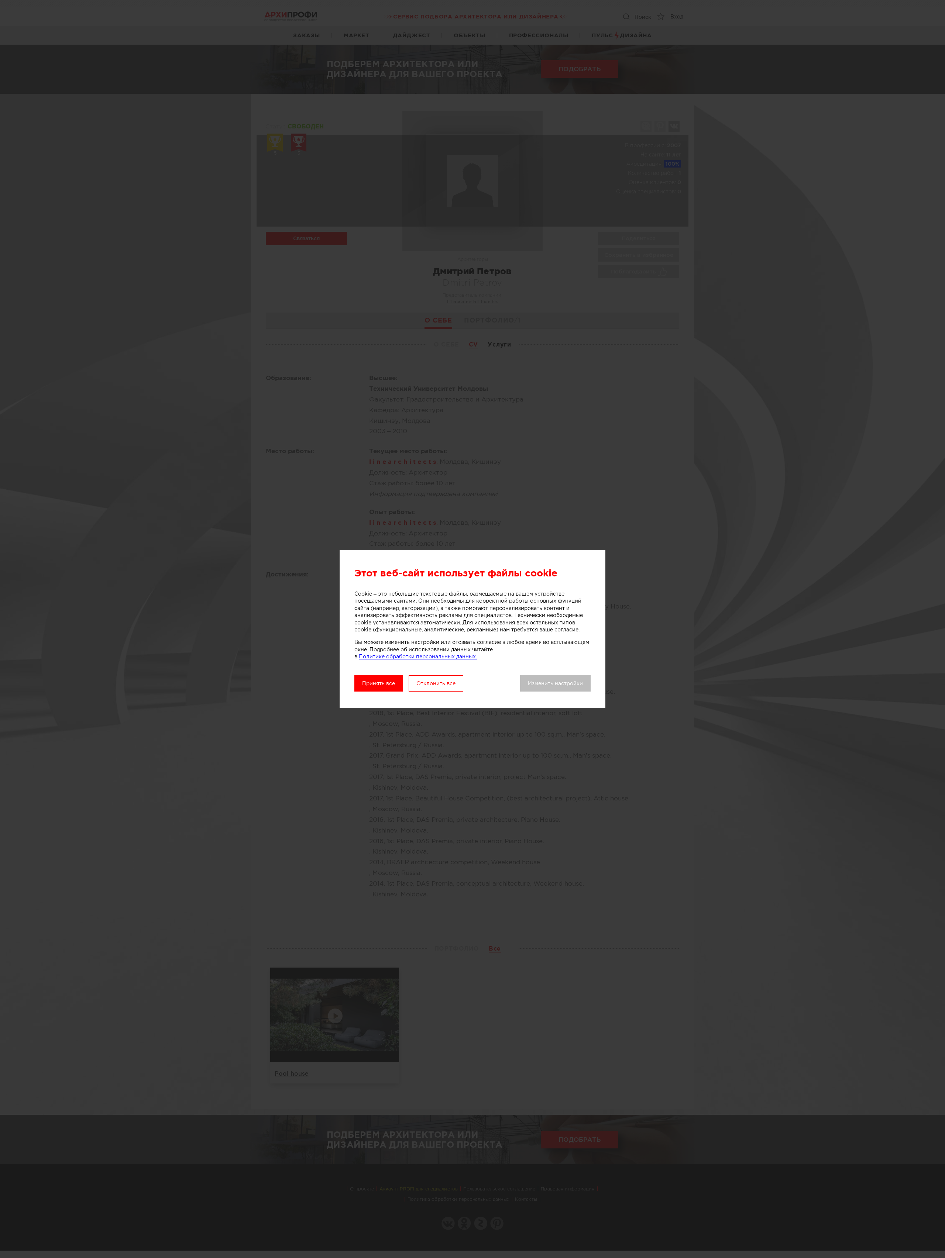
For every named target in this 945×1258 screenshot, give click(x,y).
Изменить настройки (555, 683)
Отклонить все (436, 683)
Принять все (378, 683)
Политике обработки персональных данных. (418, 656)
